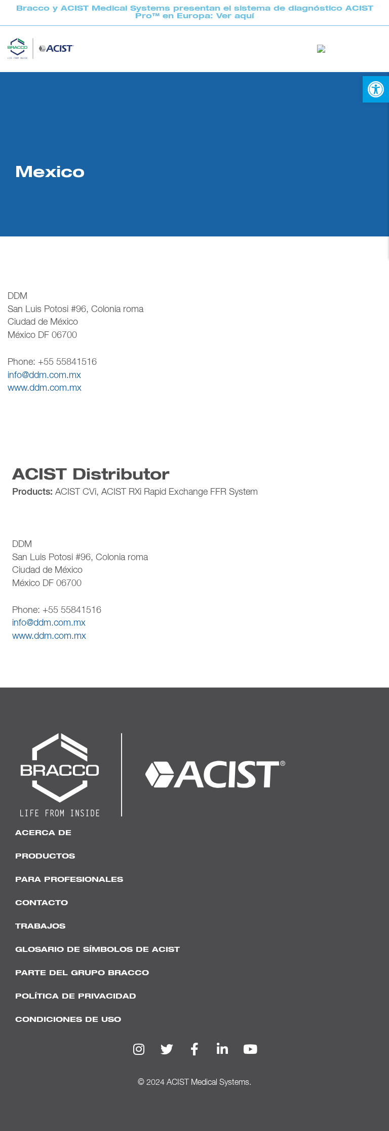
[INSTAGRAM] (138, 1049)
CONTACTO (41, 903)
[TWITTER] (166, 1049)
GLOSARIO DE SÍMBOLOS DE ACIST (97, 949)
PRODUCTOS (45, 856)
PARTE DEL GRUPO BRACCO (82, 973)
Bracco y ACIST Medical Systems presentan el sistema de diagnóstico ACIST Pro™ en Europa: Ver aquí (194, 12)
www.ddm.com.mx (45, 388)
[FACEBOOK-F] (194, 1049)
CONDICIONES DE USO (68, 1019)
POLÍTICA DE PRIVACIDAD (75, 996)
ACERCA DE (43, 833)
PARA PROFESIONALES (69, 879)
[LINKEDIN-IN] (222, 1049)
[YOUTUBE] (250, 1049)
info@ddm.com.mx (44, 375)
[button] (376, 89)
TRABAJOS (40, 926)
